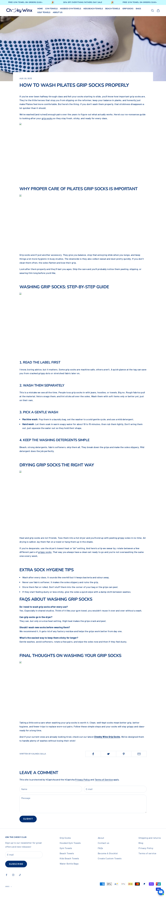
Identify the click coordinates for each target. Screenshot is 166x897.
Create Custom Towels (110, 858)
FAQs (100, 848)
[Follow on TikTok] (20, 875)
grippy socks (44, 552)
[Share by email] (139, 754)
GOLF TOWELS (43, 12)
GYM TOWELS (51, 8)
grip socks (47, 118)
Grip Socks (65, 837)
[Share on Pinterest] (123, 754)
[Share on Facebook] (93, 754)
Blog (141, 842)
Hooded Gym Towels (70, 842)
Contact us (103, 842)
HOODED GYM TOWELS (70, 8)
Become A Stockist (108, 853)
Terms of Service (104, 779)
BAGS (138, 8)
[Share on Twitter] (108, 754)
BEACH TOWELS (112, 8)
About (101, 837)
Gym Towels (66, 848)
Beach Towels (67, 853)
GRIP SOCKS (127, 8)
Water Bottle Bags (69, 863)
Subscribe (16, 864)
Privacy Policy (82, 779)
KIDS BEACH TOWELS (93, 8)
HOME (40, 8)
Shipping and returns (150, 837)
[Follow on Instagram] (13, 875)
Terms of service (147, 853)
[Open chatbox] (161, 892)
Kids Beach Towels (69, 858)
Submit (28, 818)
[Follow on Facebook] (6, 875)
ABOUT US (57, 12)
